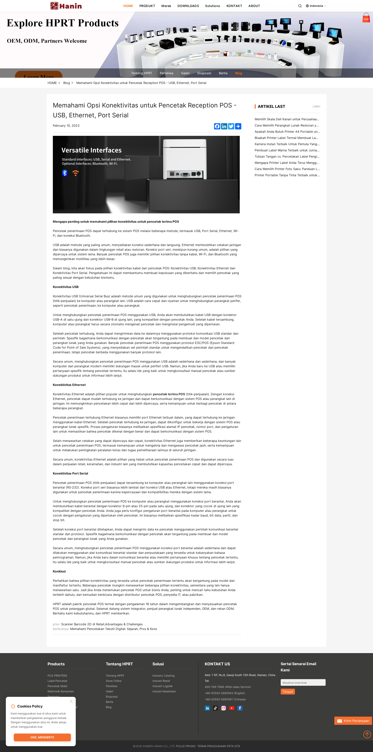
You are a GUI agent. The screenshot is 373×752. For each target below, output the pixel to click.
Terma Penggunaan (211, 746)
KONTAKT (234, 6)
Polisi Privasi (186, 746)
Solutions (212, 6)
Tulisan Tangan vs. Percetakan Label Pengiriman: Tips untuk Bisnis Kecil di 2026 (313, 156)
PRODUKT (147, 6)
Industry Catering (164, 675)
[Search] (300, 6)
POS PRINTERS (57, 675)
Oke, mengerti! (42, 737)
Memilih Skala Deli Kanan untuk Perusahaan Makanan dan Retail (301, 119)
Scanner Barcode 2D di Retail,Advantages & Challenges (102, 624)
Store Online (113, 680)
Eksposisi (204, 73)
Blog (238, 73)
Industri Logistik (163, 686)
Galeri (185, 73)
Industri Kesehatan (164, 691)
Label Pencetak (57, 680)
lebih (316, 106)
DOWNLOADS (188, 6)
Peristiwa (166, 73)
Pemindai (53, 696)
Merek (166, 6)
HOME (128, 6)
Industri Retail (161, 680)
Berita (223, 73)
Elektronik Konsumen (61, 691)
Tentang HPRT (141, 73)
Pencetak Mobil (57, 686)
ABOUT (254, 6)
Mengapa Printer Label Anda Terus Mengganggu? (291, 163)
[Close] (71, 701)
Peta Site (233, 746)
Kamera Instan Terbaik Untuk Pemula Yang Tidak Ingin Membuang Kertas (308, 144)
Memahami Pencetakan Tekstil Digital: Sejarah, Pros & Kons (113, 629)
